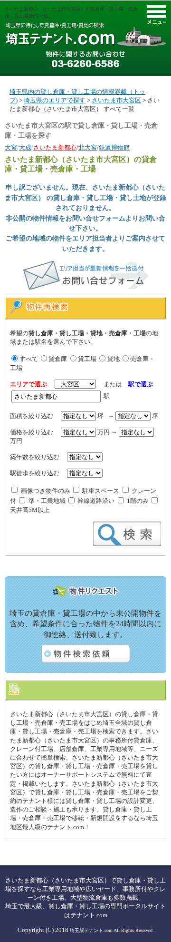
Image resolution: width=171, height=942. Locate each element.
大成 (25, 147)
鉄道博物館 (114, 147)
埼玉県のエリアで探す (55, 100)
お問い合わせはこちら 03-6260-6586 (85, 59)
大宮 (11, 147)
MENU (156, 14)
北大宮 (87, 147)
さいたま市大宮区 (116, 100)
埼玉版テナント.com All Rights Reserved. (112, 930)
